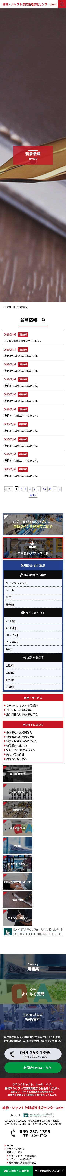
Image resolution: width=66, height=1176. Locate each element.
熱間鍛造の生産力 (16, 745)
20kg (9, 649)
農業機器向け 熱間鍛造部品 (22, 714)
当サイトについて (33, 724)
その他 (10, 604)
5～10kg (11, 628)
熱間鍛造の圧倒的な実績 (20, 737)
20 (50, 489)
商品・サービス (33, 698)
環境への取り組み (16, 759)
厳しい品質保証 (15, 754)
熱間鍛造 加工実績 (33, 565)
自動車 (10, 665)
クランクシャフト (16, 583)
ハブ (8, 597)
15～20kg (12, 642)
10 (44, 489)
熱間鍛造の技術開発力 (19, 732)
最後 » (33, 495)
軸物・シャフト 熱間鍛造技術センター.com (29, 4)
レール (10, 590)
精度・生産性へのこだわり (21, 741)
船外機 (10, 680)
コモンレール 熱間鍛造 (19, 710)
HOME (8, 307)
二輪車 (10, 672)
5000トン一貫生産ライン (20, 750)
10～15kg (12, 635)
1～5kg (10, 620)
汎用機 (10, 687)
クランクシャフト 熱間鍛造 (22, 705)
